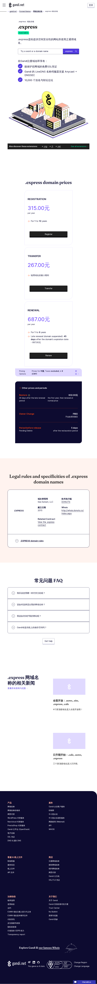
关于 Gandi (53, 900)
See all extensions (78, 146)
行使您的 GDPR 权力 (16, 931)
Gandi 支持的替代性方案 (58, 904)
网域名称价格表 (14, 810)
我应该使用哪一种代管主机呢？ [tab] (31, 593)
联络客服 (11, 861)
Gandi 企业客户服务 (57, 806)
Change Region (80, 962)
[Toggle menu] (4, 5)
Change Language (81, 966)
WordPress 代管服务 (16, 818)
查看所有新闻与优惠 (17, 688)
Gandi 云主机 (54, 876)
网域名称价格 (37, 11)
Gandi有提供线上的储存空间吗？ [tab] (32, 627)
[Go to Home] (16, 5)
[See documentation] (28, 395)
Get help (49, 641)
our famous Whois (49, 947)
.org (45, 146)
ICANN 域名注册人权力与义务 (19, 912)
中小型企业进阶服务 (57, 818)
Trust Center (54, 908)
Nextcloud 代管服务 (16, 822)
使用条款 (11, 904)
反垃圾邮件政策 (14, 923)
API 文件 (11, 872)
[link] (29, 962)
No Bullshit (53, 912)
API (50, 825)
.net (59, 146)
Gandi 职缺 (53, 919)
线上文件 (11, 868)
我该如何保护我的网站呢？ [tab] (29, 616)
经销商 (51, 810)
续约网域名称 (54, 868)
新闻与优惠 (53, 915)
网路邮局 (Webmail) (57, 822)
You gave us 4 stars (36, 966)
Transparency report (16, 934)
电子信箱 (11, 833)
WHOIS (52, 829)
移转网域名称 (54, 865)
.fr (52, 146)
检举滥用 (11, 900)
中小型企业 (53, 814)
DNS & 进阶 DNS (14, 841)
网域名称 (11, 806)
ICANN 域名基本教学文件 (18, 915)
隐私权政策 (12, 927)
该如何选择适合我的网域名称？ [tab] (31, 604)
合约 (9, 908)
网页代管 (11, 814)
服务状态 (11, 865)
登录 (91, 5)
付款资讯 (11, 919)
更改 (76, 372)
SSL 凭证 (11, 837)
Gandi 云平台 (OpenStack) (19, 829)
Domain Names (25, 11)
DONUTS (66, 502)
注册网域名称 (54, 861)
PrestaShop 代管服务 (16, 825)
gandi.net (13, 11)
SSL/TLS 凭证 (54, 880)
